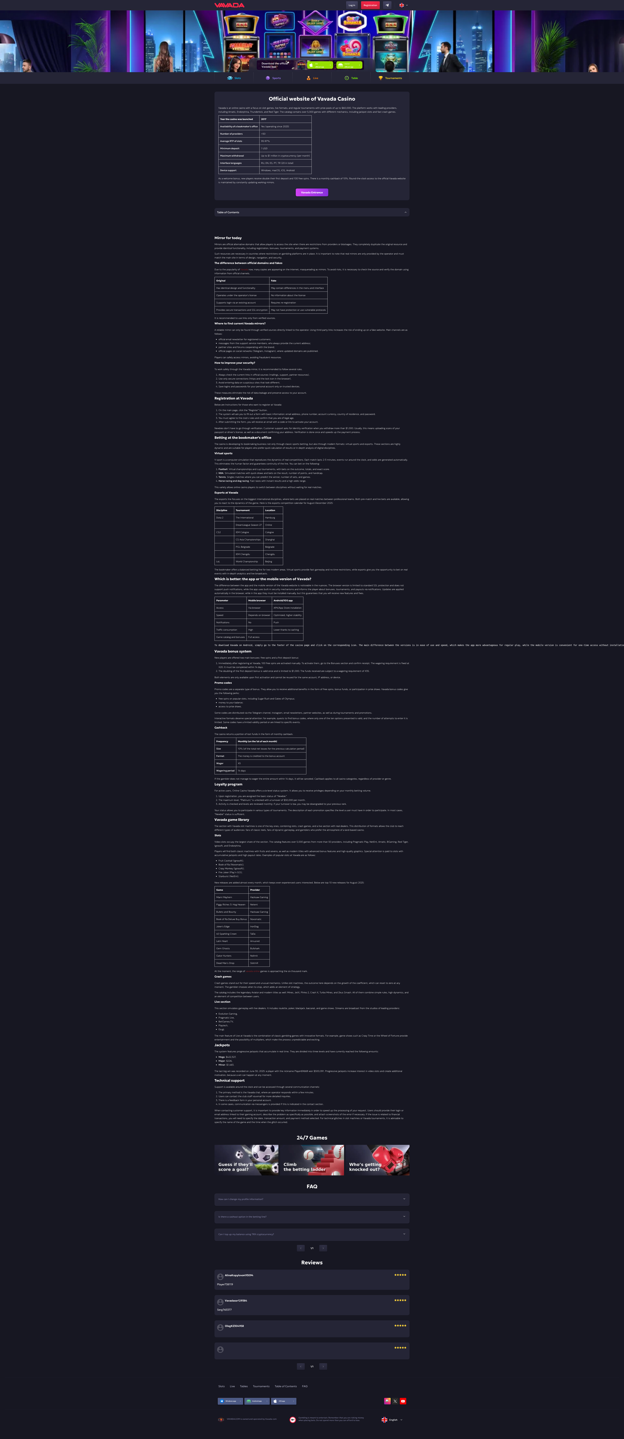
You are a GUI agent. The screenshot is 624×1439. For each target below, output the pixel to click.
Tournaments (261, 1386)
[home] (229, 5)
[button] (620, 41)
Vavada (244, 269)
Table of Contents (286, 1386)
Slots (221, 1386)
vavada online (253, 971)
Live (232, 1386)
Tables (244, 1386)
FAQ (304, 1386)
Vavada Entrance (312, 192)
